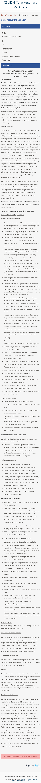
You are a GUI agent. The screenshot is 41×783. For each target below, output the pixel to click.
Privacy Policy (16, 780)
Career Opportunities (8, 15)
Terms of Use (25, 780)
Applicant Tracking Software (29, 779)
